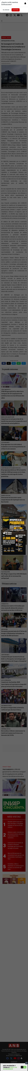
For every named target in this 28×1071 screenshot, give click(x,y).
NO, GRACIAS (6, 9)
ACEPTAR (15, 9)
